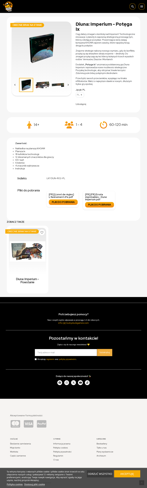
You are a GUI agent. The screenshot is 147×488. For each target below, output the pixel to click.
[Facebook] (59, 382)
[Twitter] (73, 382)
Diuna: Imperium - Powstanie (27, 281)
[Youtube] (80, 382)
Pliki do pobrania (63, 202)
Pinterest (105, 104)
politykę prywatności (67, 359)
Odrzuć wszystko (100, 474)
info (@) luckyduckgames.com (73, 322)
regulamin (50, 359)
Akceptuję (127, 474)
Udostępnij (90, 104)
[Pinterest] (87, 382)
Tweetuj (97, 104)
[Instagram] (66, 382)
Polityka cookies (15, 484)
